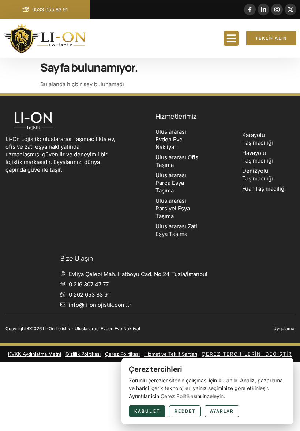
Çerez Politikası (122, 354)
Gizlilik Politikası (83, 354)
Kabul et (147, 411)
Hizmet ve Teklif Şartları (170, 354)
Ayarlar (222, 411)
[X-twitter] (290, 9)
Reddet (185, 411)
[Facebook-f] (250, 9)
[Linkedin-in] (263, 9)
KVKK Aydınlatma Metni (34, 354)
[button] (231, 38)
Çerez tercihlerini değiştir (247, 354)
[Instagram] (277, 9)
